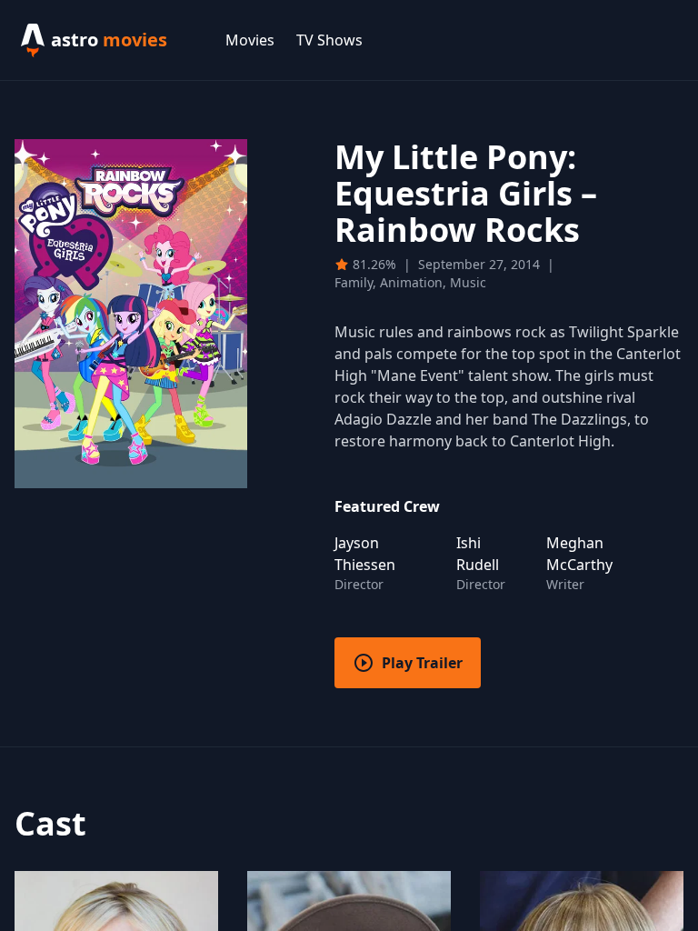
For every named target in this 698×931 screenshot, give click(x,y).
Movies (249, 40)
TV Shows (329, 40)
